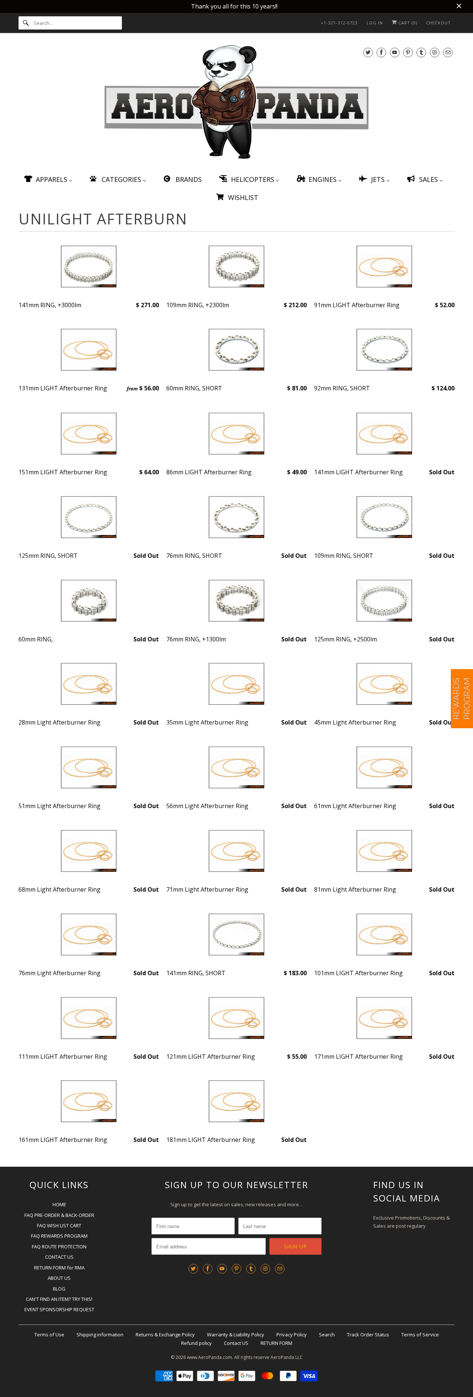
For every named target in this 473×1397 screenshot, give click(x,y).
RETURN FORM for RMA (59, 1267)
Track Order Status (368, 1334)
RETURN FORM (276, 1343)
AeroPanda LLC (286, 1357)
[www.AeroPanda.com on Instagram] (434, 52)
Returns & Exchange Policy (165, 1334)
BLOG (59, 1288)
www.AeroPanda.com (209, 1357)
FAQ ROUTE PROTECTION (59, 1246)
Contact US (236, 1343)
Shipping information (99, 1334)
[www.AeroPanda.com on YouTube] (394, 52)
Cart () (407, 23)
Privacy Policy (291, 1334)
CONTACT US (59, 1257)
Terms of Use (49, 1334)
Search (327, 1334)
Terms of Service (420, 1334)
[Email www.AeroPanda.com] (448, 52)
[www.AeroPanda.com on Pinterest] (408, 52)
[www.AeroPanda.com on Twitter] (368, 52)
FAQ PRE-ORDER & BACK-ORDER (59, 1215)
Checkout (438, 23)
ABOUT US (59, 1278)
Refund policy (196, 1343)
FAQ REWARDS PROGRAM (59, 1235)
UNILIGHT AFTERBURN (102, 218)
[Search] (25, 23)
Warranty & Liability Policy (235, 1334)
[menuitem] (47, 179)
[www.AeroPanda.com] (236, 103)
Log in (375, 23)
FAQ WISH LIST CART (59, 1225)
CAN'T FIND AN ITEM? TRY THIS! (59, 1299)
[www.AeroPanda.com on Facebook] (381, 52)
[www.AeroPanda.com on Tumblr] (421, 52)
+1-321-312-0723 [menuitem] (339, 23)
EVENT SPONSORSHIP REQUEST (59, 1309)
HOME (59, 1204)
